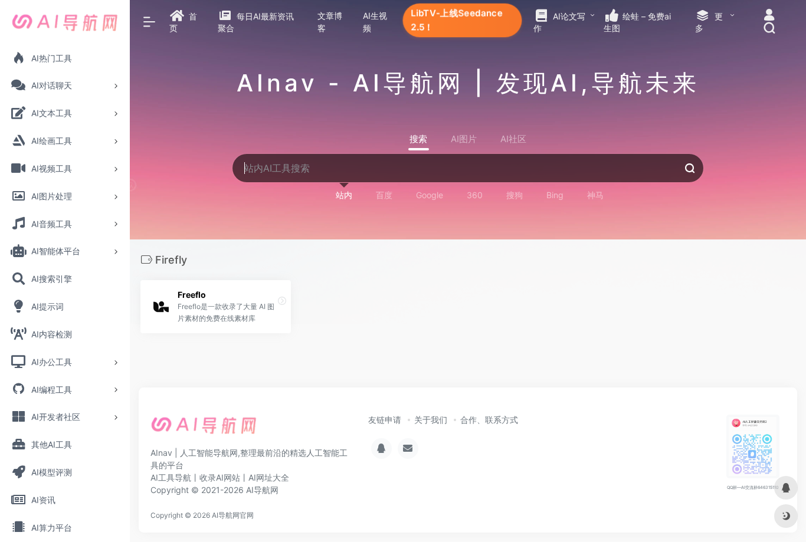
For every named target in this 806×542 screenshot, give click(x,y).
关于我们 (430, 420)
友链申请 (384, 420)
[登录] (769, 16)
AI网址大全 (268, 477)
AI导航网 (262, 490)
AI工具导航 (170, 477)
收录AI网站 (219, 477)
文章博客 (329, 22)
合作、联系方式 (489, 420)
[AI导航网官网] (203, 429)
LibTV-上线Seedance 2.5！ (457, 20)
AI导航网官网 (233, 515)
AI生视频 (375, 22)
